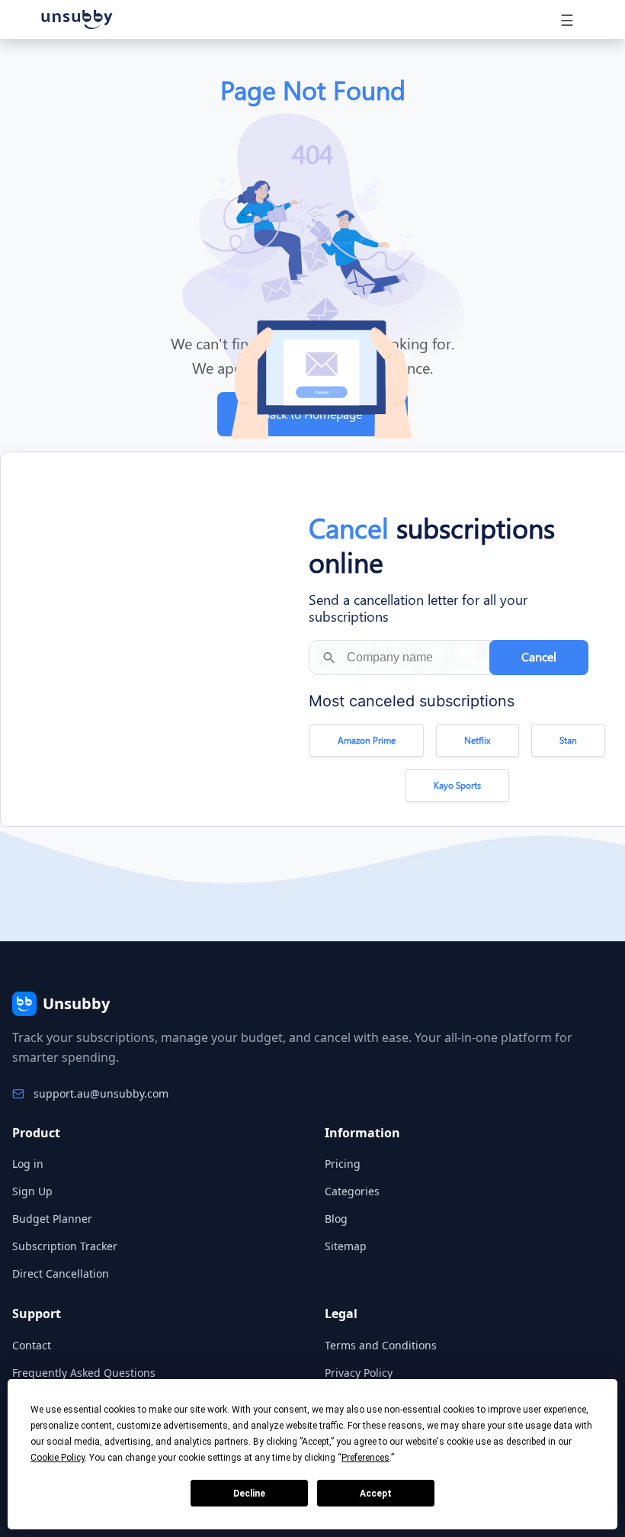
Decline (249, 1493)
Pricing (343, 1163)
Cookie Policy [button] (57, 1457)
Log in (27, 1163)
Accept (376, 1493)
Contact (31, 1345)
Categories (352, 1191)
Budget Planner (52, 1218)
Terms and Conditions (381, 1345)
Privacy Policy (359, 1372)
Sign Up (32, 1191)
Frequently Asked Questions (83, 1372)
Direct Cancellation (60, 1273)
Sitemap (346, 1246)
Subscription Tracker (64, 1246)
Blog (336, 1218)
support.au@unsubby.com (101, 1093)
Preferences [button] (365, 1457)
